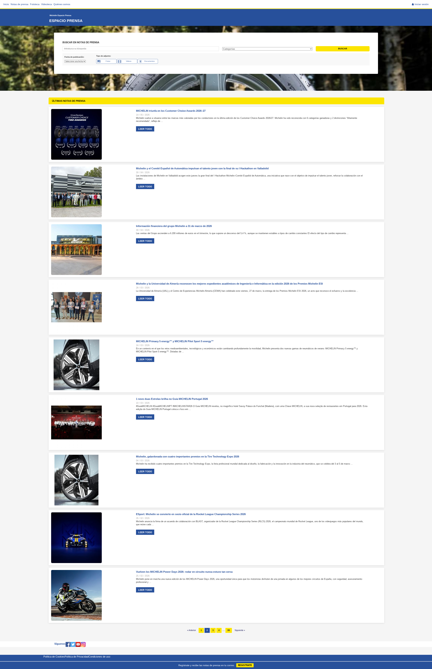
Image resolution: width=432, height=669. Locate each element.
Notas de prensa (19, 4)
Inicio (6, 4)
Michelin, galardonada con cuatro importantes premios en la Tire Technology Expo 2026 (187, 456)
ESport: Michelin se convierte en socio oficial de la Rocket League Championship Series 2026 (191, 514)
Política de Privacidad (76, 656)
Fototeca (34, 4)
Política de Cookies (54, 656)
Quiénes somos (61, 4)
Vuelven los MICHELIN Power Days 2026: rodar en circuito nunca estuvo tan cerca (184, 571)
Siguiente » (240, 630)
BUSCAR (342, 48)
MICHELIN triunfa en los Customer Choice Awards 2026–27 (171, 110)
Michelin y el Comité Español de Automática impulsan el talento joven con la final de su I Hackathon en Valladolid (202, 168)
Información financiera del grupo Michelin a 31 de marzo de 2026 (174, 226)
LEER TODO (145, 129)
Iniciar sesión (422, 4)
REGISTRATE (245, 665)
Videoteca (46, 4)
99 (228, 630)
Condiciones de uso (99, 656)
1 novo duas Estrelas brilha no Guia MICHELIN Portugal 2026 (172, 398)
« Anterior (191, 630)
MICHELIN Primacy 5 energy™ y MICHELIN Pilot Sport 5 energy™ (175, 341)
